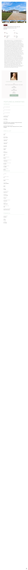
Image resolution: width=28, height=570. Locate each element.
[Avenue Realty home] (5, 3)
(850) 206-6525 (14, 87)
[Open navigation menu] (25, 3)
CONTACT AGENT (14, 95)
